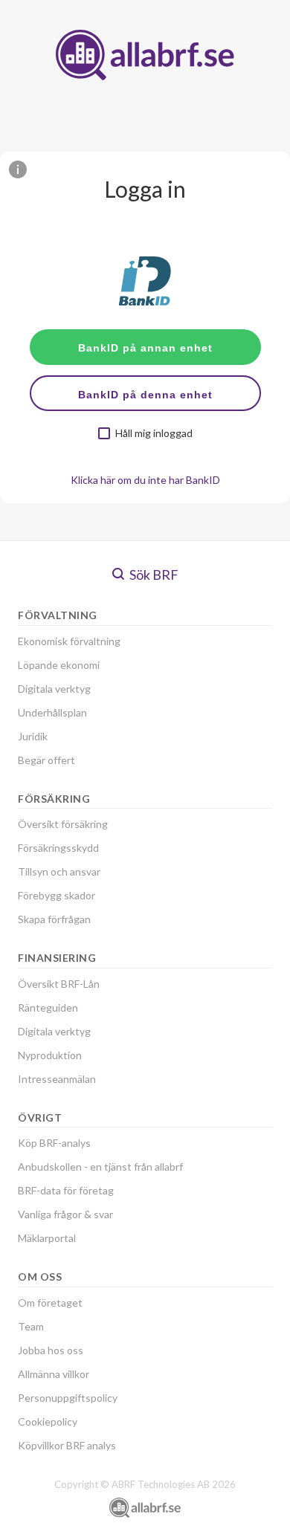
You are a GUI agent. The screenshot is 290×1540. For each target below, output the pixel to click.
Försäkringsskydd (58, 847)
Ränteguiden (48, 1007)
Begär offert (46, 760)
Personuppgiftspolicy (67, 1397)
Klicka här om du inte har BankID (145, 479)
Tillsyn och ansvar (59, 871)
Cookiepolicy (47, 1421)
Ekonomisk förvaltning (69, 641)
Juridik (33, 736)
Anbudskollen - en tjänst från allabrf (100, 1166)
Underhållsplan (52, 712)
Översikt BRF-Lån (59, 983)
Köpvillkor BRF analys (67, 1445)
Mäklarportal (47, 1238)
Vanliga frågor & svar (65, 1214)
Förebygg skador (56, 895)
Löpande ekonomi (59, 665)
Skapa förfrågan (54, 919)
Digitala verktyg (54, 688)
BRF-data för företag (66, 1190)
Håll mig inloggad (154, 433)
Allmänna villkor (53, 1374)
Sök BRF (152, 574)
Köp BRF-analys (54, 1142)
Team (31, 1326)
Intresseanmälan (57, 1078)
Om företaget (50, 1302)
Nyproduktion (50, 1055)
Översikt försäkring (63, 824)
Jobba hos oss (50, 1350)
